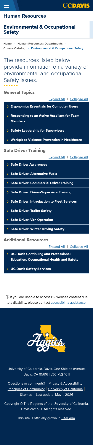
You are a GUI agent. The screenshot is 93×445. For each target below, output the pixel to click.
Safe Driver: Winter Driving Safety (37, 228)
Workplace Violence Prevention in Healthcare (46, 139)
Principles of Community (26, 388)
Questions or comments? (26, 383)
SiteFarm (68, 418)
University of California (65, 388)
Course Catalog (14, 48)
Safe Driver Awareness (29, 164)
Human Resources (24, 16)
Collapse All (79, 99)
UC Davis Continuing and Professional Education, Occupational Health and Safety (44, 256)
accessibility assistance (68, 302)
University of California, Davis (30, 368)
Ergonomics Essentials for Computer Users (44, 106)
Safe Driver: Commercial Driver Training (42, 182)
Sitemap (26, 394)
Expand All (57, 99)
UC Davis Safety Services (31, 268)
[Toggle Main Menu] (6, 5)
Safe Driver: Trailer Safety (31, 210)
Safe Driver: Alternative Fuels (34, 173)
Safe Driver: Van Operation (32, 219)
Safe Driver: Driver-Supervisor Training (41, 192)
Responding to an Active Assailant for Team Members (45, 118)
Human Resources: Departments (40, 43)
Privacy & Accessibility (65, 383)
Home (7, 43)
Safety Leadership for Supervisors (37, 130)
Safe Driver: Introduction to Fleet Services (44, 201)
